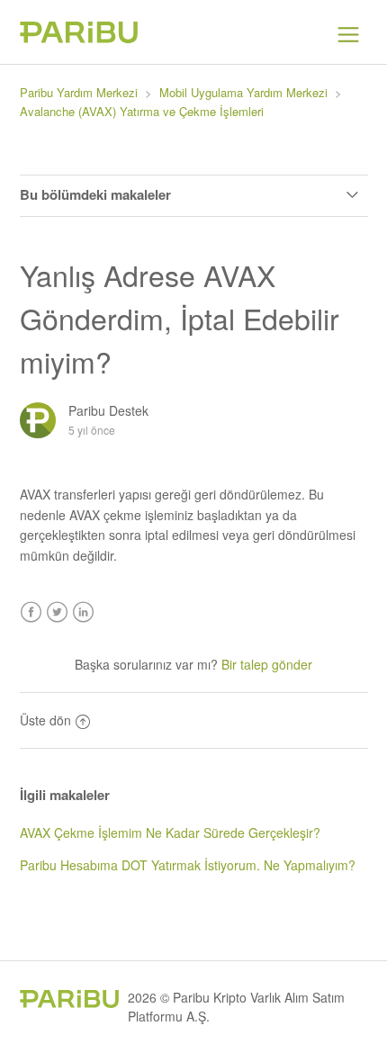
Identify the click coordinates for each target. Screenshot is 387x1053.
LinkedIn (83, 612)
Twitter (57, 612)
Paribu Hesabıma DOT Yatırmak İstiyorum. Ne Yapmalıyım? (188, 865)
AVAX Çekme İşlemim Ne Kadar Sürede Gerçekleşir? (170, 833)
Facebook (31, 612)
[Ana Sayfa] (79, 38)
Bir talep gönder (266, 664)
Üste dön (45, 720)
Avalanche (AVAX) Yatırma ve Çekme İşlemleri (142, 111)
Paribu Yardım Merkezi (79, 92)
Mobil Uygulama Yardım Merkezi (243, 92)
